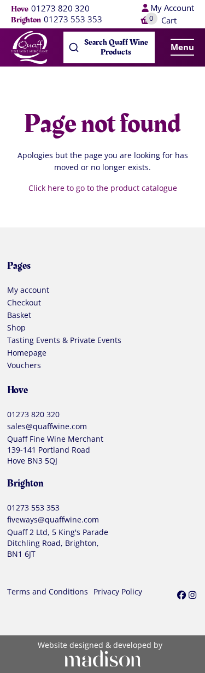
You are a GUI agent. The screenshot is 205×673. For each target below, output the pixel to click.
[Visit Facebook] (181, 594)
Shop (16, 328)
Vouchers (24, 366)
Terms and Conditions (47, 592)
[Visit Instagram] (192, 594)
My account (28, 291)
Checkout (24, 303)
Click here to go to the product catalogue (102, 188)
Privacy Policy (117, 592)
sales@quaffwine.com (47, 426)
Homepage (26, 353)
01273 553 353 (73, 19)
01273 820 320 (60, 8)
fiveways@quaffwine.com (53, 520)
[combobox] (109, 47)
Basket (19, 316)
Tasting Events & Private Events (64, 341)
